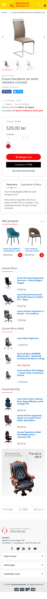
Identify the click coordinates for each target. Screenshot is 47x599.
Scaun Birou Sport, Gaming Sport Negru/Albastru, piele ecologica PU (30, 401)
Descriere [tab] (11, 184)
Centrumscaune (8, 75)
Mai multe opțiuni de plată (23, 170)
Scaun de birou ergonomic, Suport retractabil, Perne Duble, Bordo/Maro (29, 418)
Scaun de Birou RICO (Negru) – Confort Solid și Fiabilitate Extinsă (30, 372)
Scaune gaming (11, 389)
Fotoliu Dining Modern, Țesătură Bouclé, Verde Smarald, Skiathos (11, 250)
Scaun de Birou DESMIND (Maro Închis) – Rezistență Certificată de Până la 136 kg (30, 356)
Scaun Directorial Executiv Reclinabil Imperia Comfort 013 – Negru (30, 297)
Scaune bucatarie (22, 104)
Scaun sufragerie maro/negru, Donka (32, 250)
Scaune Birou (9, 268)
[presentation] (41, 221)
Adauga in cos (25, 157)
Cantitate (10, 134)
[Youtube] (35, 549)
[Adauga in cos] (20, 255)
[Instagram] (23, 549)
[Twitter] (17, 549)
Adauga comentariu (10, 87)
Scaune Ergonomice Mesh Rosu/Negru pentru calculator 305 (29, 434)
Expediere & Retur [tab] (31, 184)
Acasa (4, 12)
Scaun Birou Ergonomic (28, 338)
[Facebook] (12, 549)
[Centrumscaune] (18, 4)
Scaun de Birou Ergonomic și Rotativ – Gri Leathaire (30, 312)
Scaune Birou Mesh (13, 328)
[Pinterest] (29, 549)
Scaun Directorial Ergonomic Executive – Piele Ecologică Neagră (30, 280)
